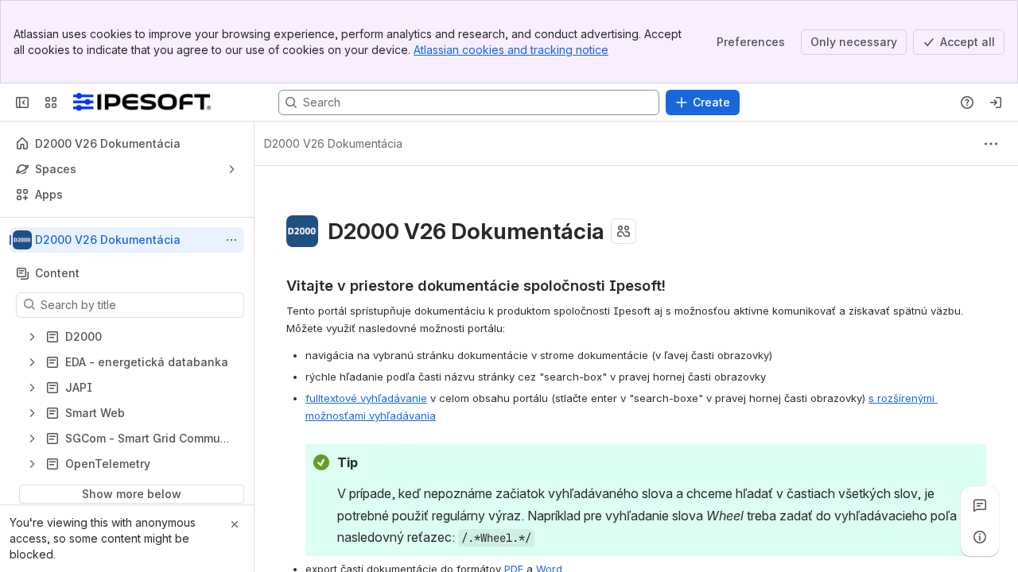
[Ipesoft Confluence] (142, 102)
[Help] (967, 102)
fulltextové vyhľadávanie (366, 398)
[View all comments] (980, 505)
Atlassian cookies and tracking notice (511, 49)
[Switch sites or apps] (51, 102)
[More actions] (231, 239)
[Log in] (995, 102)
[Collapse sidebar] (22, 102)
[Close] (234, 524)
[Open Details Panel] (980, 537)
